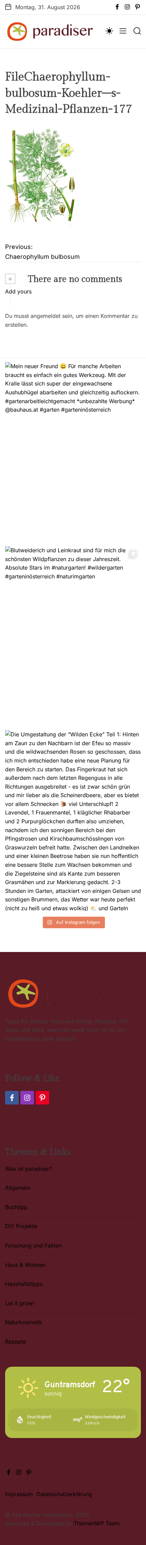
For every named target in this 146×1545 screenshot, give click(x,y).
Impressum (19, 1494)
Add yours (18, 291)
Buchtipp (16, 1207)
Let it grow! (19, 1303)
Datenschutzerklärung (64, 1494)
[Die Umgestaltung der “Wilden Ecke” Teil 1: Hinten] (73, 820)
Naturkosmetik (23, 1322)
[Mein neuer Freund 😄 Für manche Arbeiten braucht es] (73, 452)
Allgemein (17, 1187)
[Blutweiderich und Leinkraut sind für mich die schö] (73, 636)
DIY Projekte (21, 1226)
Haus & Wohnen (25, 1264)
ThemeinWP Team (97, 1523)
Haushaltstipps (23, 1283)
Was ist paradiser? (28, 1168)
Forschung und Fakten (33, 1245)
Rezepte (15, 1341)
